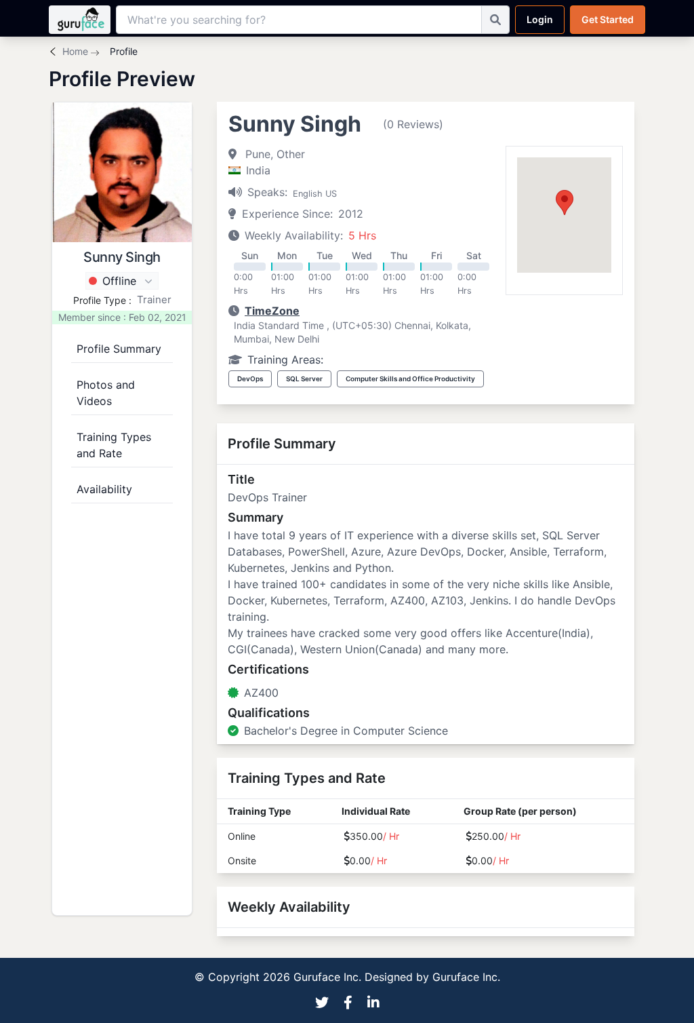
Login (540, 19)
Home (75, 51)
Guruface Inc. (466, 977)
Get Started (607, 19)
